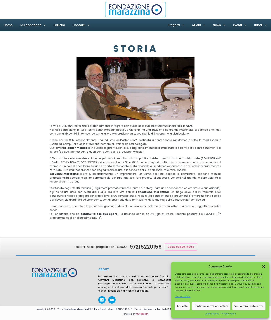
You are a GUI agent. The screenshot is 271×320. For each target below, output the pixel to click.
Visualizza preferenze (248, 306)
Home (8, 25)
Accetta (182, 306)
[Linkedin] (102, 300)
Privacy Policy (228, 313)
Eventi (237, 25)
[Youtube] (112, 300)
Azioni (196, 25)
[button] (263, 266)
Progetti (174, 25)
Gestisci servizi (182, 296)
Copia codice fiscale (181, 247)
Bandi (258, 25)
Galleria (59, 25)
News (217, 25)
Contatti (78, 25)
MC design (142, 313)
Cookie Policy (212, 313)
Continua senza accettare (211, 306)
